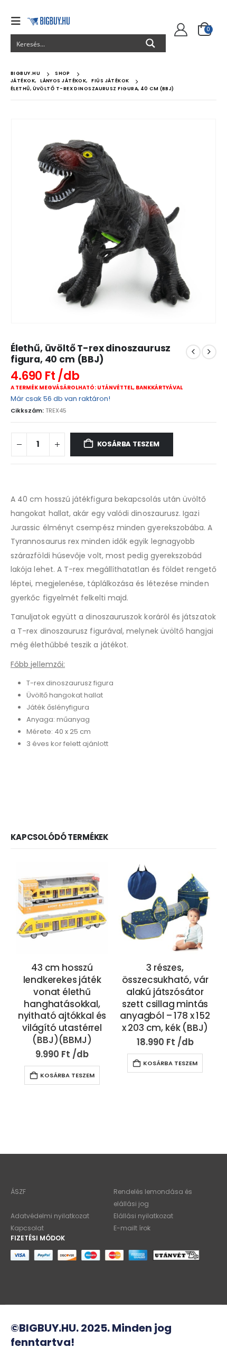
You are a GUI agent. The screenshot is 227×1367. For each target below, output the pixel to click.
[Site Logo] (48, 21)
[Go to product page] (62, 908)
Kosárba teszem (128, 444)
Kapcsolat (27, 1227)
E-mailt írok (132, 1227)
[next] (209, 352)
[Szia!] (179, 30)
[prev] (193, 352)
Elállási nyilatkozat (143, 1215)
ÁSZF (18, 1191)
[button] (19, 21)
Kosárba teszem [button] (67, 1075)
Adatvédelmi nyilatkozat (50, 1215)
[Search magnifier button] (150, 43)
